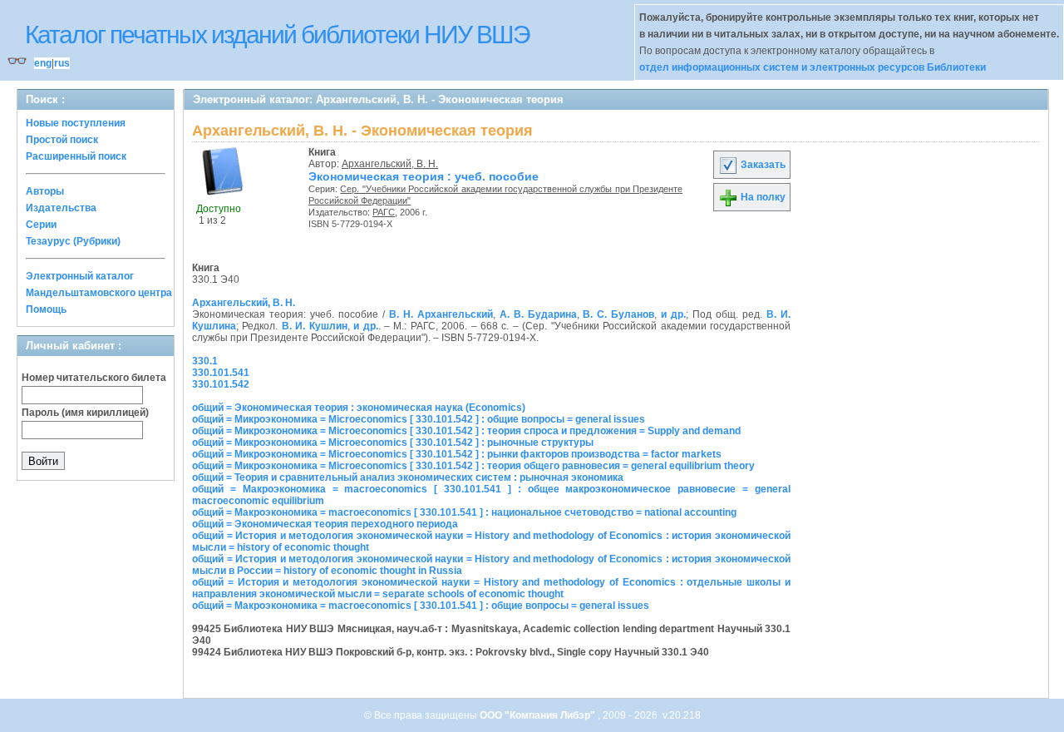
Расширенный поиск (76, 156)
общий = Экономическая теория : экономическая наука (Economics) (358, 407)
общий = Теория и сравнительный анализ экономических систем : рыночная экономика (407, 477)
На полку (762, 197)
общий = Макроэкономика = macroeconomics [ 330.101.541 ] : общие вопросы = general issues (420, 605)
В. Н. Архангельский (441, 314)
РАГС (383, 212)
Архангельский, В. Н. (390, 164)
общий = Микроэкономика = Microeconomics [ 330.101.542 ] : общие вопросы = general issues (418, 419)
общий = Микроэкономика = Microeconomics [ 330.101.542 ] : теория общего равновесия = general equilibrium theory (473, 466)
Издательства (61, 208)
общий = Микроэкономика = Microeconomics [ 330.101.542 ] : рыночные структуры (393, 442)
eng (43, 63)
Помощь (46, 309)
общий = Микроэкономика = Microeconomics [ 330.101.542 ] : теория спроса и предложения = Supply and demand (466, 431)
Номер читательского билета (94, 377)
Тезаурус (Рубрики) (73, 241)
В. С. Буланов (618, 314)
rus (62, 63)
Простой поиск (62, 140)
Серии (41, 224)
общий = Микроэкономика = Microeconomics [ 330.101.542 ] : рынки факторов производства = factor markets (457, 454)
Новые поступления (76, 123)
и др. (673, 314)
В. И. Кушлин (314, 326)
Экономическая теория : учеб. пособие (423, 176)
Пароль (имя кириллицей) (85, 412)
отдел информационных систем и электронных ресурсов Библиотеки (812, 67)
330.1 (205, 361)
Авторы (45, 191)
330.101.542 (220, 384)
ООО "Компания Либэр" (539, 715)
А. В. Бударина (538, 314)
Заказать (762, 165)
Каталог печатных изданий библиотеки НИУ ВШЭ (277, 34)
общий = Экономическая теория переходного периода (325, 524)
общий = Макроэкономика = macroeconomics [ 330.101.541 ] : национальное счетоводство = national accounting (464, 512)
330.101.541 (220, 372)
